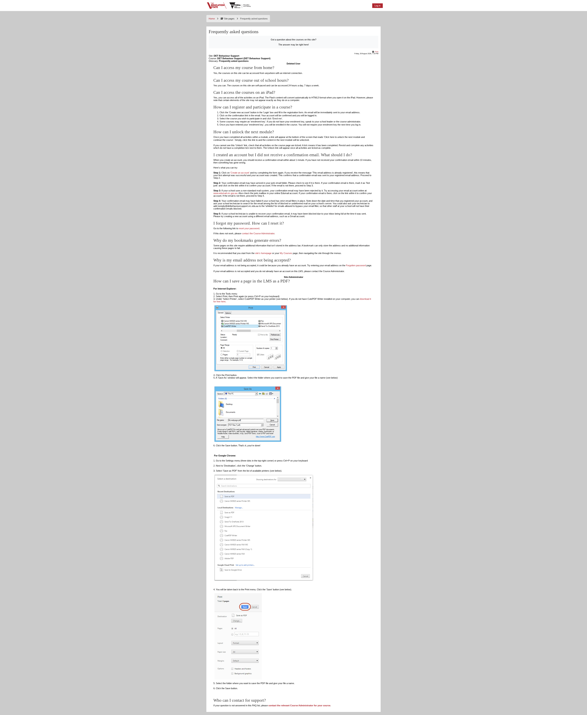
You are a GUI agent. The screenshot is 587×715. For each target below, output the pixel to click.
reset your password (249, 228)
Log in (377, 5)
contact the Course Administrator (258, 233)
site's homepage (263, 253)
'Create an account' (239, 172)
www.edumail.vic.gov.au (225, 193)
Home (212, 18)
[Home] (229, 5)
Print (376, 52)
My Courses (286, 253)
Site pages (229, 18)
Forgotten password (356, 265)
